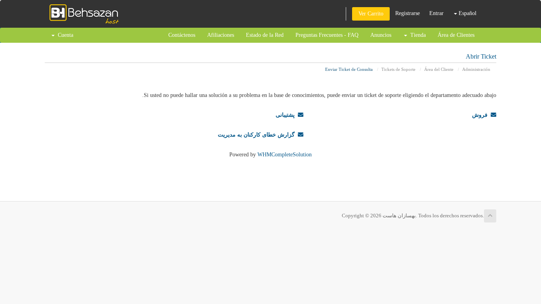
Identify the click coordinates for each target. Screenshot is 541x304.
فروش (481, 115)
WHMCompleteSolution (284, 155)
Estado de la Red (265, 35)
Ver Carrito (370, 14)
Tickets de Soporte (398, 69)
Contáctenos (181, 35)
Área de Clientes (456, 35)
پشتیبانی (287, 115)
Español (466, 13)
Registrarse (407, 13)
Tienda (416, 35)
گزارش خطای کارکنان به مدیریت (258, 135)
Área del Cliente (438, 69)
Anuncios (380, 35)
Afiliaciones (220, 35)
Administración (476, 69)
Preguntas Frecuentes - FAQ (326, 35)
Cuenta (64, 35)
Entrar (436, 13)
